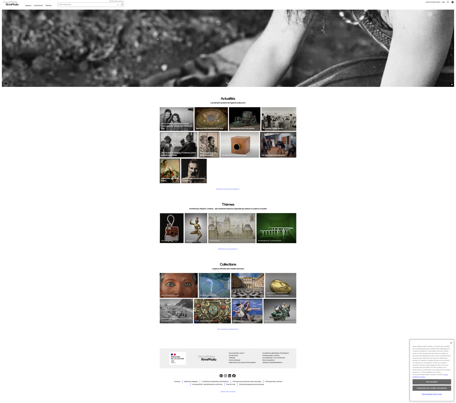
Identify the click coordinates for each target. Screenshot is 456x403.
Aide (443, 2)
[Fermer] (451, 342)
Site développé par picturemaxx (251, 384)
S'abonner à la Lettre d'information (242, 362)
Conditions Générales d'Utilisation (215, 381)
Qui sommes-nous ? (237, 353)
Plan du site (230, 384)
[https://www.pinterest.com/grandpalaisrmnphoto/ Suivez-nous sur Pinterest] (221, 376)
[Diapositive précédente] (5, 48)
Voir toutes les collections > (228, 329)
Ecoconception (268, 360)
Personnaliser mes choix (432, 394)
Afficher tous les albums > (228, 249)
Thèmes (48, 5)
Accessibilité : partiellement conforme (207, 384)
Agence (28, 5)
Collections (38, 5)
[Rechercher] (122, 4)
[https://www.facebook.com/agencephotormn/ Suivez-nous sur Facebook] (234, 376)
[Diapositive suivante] (451, 48)
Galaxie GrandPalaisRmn (272, 362)
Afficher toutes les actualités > (228, 189)
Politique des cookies (270, 355)
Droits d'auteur (234, 360)
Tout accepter (432, 382)
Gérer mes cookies (228, 392)
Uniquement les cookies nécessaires (432, 388)
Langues (452, 2)
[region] (432, 370)
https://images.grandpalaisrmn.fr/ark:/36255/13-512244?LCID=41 (4, 83)
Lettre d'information (433, 2)
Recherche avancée (116, 1)
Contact (177, 381)
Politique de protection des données (247, 381)
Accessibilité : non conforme (273, 358)
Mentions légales (191, 381)
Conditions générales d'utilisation (275, 353)
